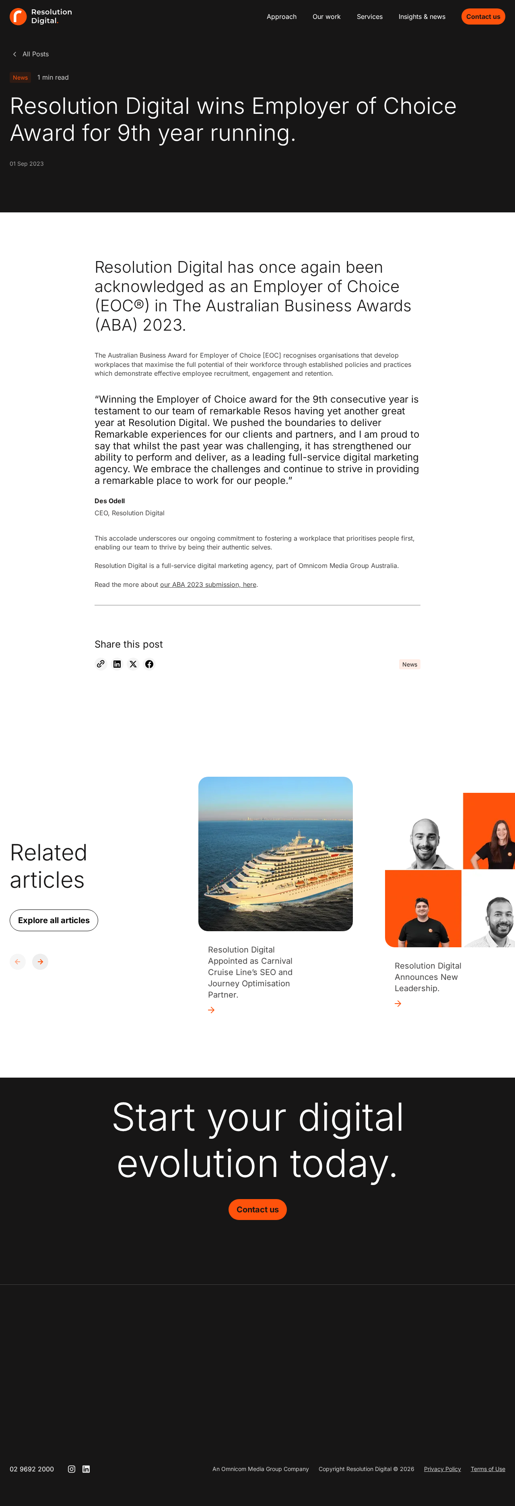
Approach (282, 16)
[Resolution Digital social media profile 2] (86, 1469)
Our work (327, 16)
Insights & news (422, 16)
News (20, 77)
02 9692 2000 (32, 1469)
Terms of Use (488, 1468)
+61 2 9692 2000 (243, 1387)
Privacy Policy (442, 1468)
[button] (40, 962)
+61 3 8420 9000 (346, 1387)
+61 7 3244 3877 (449, 1387)
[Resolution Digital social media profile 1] (71, 1469)
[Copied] (101, 664)
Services (370, 16)
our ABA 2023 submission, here (208, 584)
